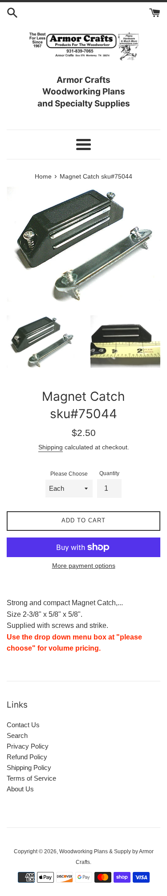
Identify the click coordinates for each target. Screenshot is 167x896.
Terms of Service (31, 778)
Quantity (109, 473)
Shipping (50, 447)
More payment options (83, 565)
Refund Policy (27, 757)
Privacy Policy (28, 746)
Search (17, 735)
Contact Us (23, 725)
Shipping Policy (29, 767)
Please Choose (69, 474)
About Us (20, 789)
